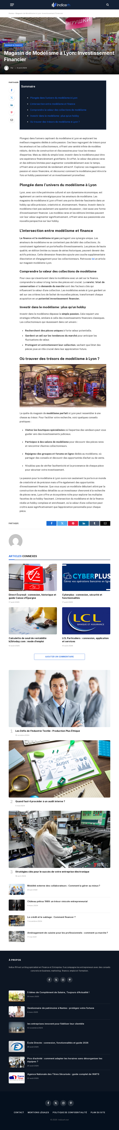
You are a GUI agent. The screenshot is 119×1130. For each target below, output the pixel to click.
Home (11, 13)
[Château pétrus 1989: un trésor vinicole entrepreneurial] (17, 905)
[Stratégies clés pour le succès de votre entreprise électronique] (59, 839)
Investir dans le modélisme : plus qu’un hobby (54, 115)
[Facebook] (12, 90)
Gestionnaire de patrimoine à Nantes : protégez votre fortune (60, 1008)
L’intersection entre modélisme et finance (52, 104)
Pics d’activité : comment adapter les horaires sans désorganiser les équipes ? (64, 1060)
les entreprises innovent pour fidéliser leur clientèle (55, 1023)
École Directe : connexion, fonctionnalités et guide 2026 (57, 1042)
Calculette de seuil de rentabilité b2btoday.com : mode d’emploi (27, 640)
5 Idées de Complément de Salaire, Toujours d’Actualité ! (58, 992)
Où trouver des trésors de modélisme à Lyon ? (55, 121)
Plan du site (98, 1112)
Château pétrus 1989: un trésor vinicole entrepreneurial (57, 901)
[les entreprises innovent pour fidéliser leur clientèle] (17, 1027)
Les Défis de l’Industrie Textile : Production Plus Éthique (47, 730)
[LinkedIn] (12, 105)
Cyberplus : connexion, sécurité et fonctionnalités (82, 596)
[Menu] (12, 4)
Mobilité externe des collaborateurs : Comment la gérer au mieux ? (63, 885)
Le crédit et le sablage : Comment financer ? (51, 917)
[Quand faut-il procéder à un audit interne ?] (59, 769)
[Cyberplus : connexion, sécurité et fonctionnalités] (86, 577)
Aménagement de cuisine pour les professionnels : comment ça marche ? (67, 932)
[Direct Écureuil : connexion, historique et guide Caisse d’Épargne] (33, 577)
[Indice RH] (61, 4)
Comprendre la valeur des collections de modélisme (58, 110)
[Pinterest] (12, 112)
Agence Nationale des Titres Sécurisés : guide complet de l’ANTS (63, 1074)
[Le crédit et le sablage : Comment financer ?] (17, 920)
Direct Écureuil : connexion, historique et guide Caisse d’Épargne (32, 596)
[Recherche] (107, 4)
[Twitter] (12, 97)
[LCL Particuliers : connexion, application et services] (86, 620)
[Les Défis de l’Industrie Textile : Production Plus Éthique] (59, 698)
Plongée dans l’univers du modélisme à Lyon (53, 97)
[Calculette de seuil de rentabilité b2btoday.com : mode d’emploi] (33, 620)
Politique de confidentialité (70, 1112)
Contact (19, 1112)
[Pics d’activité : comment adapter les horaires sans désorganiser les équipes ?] (17, 1062)
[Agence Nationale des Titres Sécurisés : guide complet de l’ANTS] (17, 1077)
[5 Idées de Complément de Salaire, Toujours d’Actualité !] (17, 996)
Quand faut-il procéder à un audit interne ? (40, 801)
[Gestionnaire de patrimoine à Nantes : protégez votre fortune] (17, 1011)
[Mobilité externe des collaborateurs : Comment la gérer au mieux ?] (17, 889)
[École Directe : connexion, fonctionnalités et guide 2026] (17, 1046)
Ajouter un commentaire (59, 657)
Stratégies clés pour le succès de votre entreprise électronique (52, 871)
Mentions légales (38, 1112)
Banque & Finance (13, 45)
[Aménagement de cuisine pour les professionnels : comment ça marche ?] (17, 936)
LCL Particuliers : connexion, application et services (85, 640)
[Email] (12, 120)
